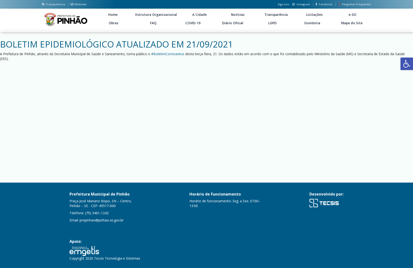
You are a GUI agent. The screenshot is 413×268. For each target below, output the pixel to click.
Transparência (55, 4)
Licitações (314, 14)
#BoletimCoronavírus (167, 54)
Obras (113, 23)
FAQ (153, 23)
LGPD (272, 23)
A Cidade (199, 14)
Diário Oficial (232, 23)
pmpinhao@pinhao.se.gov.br (102, 220)
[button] (406, 64)
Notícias (237, 14)
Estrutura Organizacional (156, 14)
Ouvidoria (312, 23)
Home (113, 14)
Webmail (80, 4)
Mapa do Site (352, 23)
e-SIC (353, 14)
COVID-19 (192, 23)
